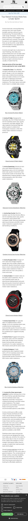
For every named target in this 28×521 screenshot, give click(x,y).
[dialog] (14, 507)
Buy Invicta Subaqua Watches (14, 387)
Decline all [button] (20, 514)
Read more (19, 501)
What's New (19, 489)
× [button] (26, 495)
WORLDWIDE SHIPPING (14, 10)
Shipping (5, 489)
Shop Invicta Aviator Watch (14, 315)
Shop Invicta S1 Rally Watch (14, 161)
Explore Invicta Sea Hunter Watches (14, 254)
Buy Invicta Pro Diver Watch (14, 113)
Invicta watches (12, 449)
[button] (2, 2)
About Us (5, 486)
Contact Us (6, 487)
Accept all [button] (7, 514)
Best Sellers (19, 493)
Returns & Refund (7, 491)
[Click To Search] (23, 7)
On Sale (18, 491)
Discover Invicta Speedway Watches (14, 208)
